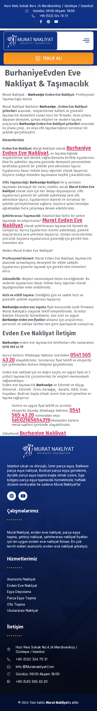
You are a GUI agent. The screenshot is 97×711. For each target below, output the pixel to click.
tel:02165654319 (31, 420)
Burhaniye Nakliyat (43, 433)
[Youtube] (56, 21)
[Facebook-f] (40, 21)
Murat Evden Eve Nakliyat (42, 222)
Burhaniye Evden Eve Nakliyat (46, 150)
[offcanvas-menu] (86, 40)
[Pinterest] (48, 21)
